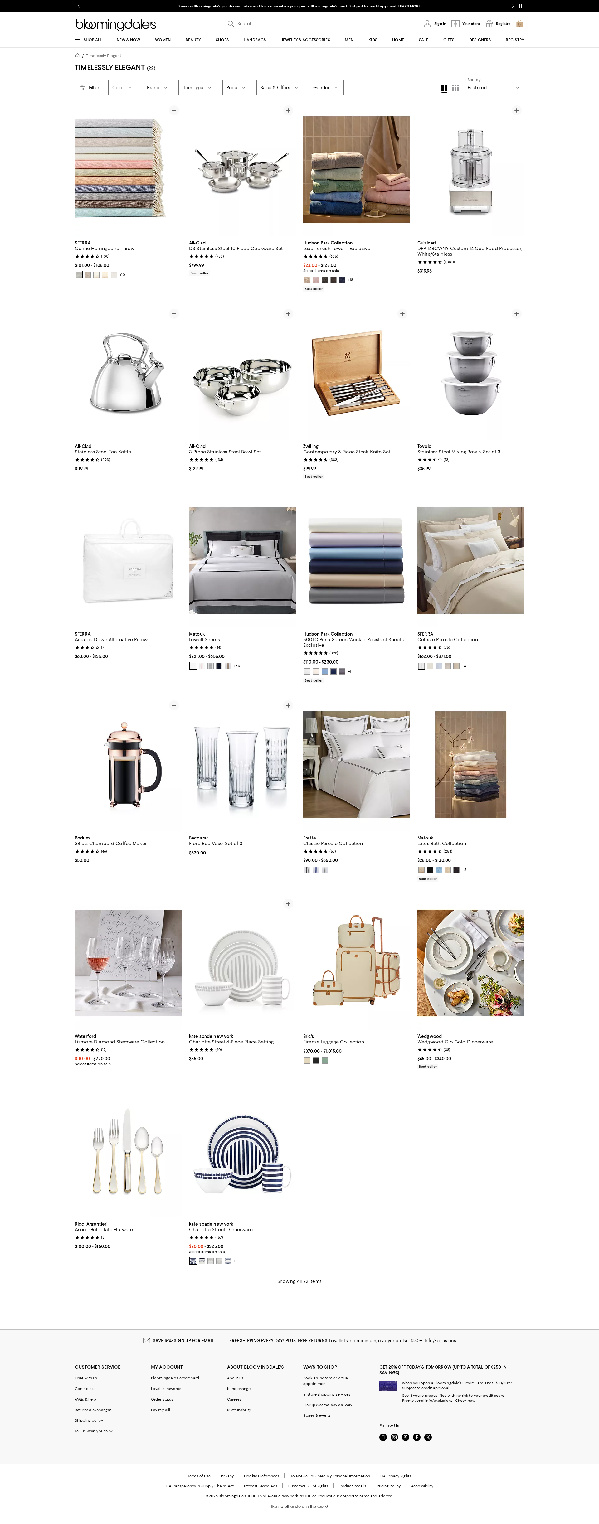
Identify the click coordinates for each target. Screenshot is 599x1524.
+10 (122, 275)
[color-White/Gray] (307, 870)
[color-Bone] (193, 666)
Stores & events (317, 1415)
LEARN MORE (409, 6)
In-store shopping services (326, 1394)
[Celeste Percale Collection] (470, 560)
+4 (464, 666)
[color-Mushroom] (88, 275)
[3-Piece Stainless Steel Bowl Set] (242, 373)
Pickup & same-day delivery (327, 1405)
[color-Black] (333, 280)
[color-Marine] (333, 671)
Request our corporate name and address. (355, 1496)
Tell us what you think (94, 1431)
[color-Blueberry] (342, 280)
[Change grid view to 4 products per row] (444, 89)
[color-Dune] (448, 870)
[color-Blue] (439, 666)
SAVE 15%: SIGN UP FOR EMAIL (183, 1340)
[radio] (79, 275)
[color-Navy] (219, 666)
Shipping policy (89, 1420)
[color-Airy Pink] (316, 280)
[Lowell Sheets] (242, 560)
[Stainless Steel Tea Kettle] (128, 373)
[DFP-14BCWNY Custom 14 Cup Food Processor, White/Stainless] (470, 169)
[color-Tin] (114, 275)
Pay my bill (160, 1410)
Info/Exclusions (440, 1340)
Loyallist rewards (166, 1388)
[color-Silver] (210, 666)
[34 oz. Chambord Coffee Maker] (128, 764)
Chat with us (86, 1378)
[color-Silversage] (96, 275)
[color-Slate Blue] (79, 275)
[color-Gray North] (219, 1261)
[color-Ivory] (316, 671)
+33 (237, 666)
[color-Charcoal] (342, 671)
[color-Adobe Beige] (307, 280)
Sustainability (239, 1410)
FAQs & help (85, 1399)
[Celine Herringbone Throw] (128, 169)
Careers (234, 1399)
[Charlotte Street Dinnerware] (242, 1150)
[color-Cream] (307, 1060)
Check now (465, 1400)
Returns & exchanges (93, 1410)
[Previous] (82, 169)
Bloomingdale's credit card (175, 1378)
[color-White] (307, 671)
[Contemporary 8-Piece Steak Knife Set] (356, 373)
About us (235, 1378)
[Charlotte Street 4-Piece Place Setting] (242, 963)
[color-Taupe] (105, 275)
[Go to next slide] (513, 6)
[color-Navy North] (193, 1261)
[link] (128, 259)
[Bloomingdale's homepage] (78, 56)
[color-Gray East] (210, 1261)
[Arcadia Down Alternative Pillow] (128, 560)
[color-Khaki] (228, 666)
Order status (162, 1399)
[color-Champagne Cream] (421, 870)
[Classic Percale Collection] (356, 764)
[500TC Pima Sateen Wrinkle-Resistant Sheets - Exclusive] (356, 560)
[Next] (174, 169)
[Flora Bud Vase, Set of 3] (242, 764)
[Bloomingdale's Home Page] (116, 25)
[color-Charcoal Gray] (325, 280)
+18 (350, 280)
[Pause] (520, 6)
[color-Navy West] (228, 1261)
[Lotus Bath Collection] (470, 764)
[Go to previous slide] (78, 6)
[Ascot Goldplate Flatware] (128, 1150)
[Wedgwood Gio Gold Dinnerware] (470, 963)
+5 (464, 870)
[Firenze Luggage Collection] (356, 963)
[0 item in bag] (519, 23)
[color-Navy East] (202, 1261)
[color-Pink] (202, 666)
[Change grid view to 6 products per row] (455, 88)
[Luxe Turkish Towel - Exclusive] (356, 169)
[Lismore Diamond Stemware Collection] (128, 963)
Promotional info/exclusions (427, 1400)
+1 (349, 671)
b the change (239, 1388)
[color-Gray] (448, 666)
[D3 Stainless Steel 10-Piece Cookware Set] (242, 169)
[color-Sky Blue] (439, 870)
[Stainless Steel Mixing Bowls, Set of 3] (470, 373)
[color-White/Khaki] (325, 870)
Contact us (85, 1388)
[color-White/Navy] (316, 870)
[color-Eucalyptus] (325, 1060)
